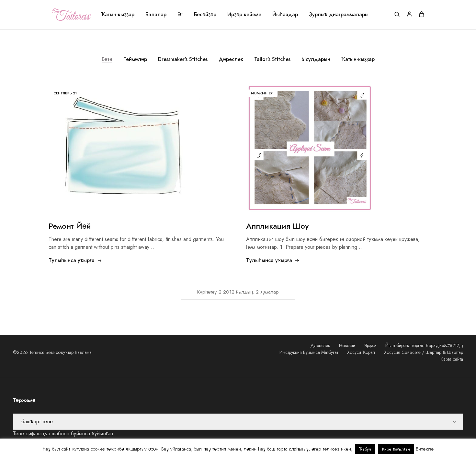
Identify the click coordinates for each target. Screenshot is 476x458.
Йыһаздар (285, 14)
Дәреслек (231, 59)
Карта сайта (452, 359)
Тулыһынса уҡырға (72, 260)
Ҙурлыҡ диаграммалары (338, 14)
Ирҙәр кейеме (244, 14)
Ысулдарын (315, 59)
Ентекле (424, 448)
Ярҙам (370, 345)
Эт (180, 14)
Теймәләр (135, 59)
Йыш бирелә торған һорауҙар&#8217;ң (424, 345)
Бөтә (107, 59)
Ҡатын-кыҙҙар (117, 14)
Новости (347, 345)
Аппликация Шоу (277, 226)
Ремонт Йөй (70, 226)
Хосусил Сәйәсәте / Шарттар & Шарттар (423, 352)
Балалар (155, 14)
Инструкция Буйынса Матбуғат (308, 352)
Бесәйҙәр (205, 14)
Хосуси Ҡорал (361, 352)
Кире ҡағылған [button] (396, 449)
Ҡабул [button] (365, 449)
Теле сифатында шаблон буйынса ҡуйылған (63, 433)
